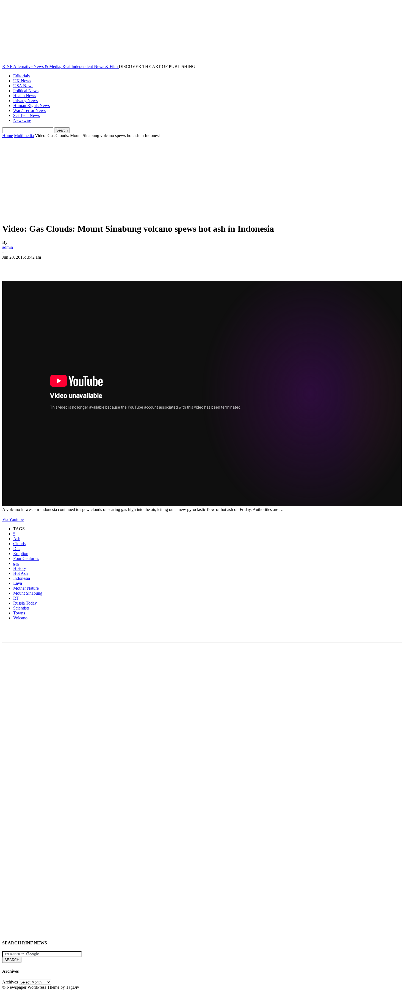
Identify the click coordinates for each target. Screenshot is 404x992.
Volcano (20, 618)
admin (7, 247)
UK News (22, 80)
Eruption (20, 553)
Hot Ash (20, 573)
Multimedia (24, 135)
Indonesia (21, 578)
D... (16, 548)
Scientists (21, 608)
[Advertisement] (202, 179)
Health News (24, 95)
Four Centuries (26, 558)
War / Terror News (29, 110)
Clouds (19, 543)
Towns (19, 613)
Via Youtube (13, 519)
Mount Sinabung (27, 593)
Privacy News (25, 100)
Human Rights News (31, 105)
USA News (23, 85)
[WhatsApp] (71, 265)
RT (16, 598)
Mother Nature (26, 588)
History (19, 568)
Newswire (22, 120)
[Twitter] (31, 265)
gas (16, 563)
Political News (25, 90)
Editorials (21, 75)
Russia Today (25, 603)
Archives (10, 982)
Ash (16, 538)
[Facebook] (11, 265)
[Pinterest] (51, 265)
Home (7, 135)
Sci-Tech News (26, 115)
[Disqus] (202, 723)
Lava (17, 583)
